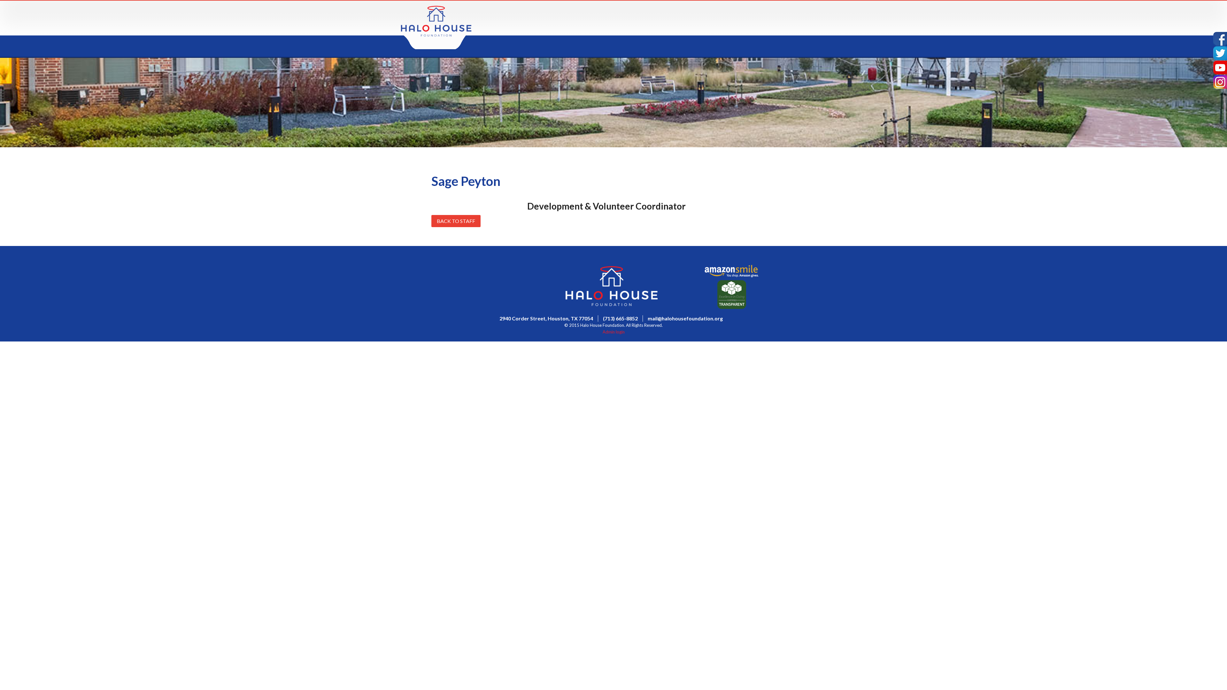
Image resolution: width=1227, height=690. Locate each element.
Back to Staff (456, 221)
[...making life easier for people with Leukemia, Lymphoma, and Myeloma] (436, 34)
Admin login (614, 331)
